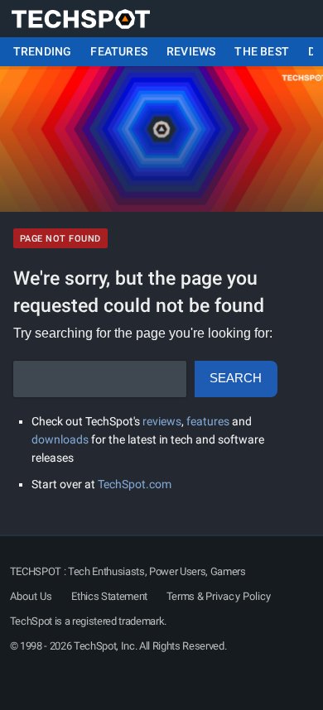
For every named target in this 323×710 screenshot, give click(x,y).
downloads (60, 439)
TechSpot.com (134, 484)
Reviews (190, 52)
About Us (31, 596)
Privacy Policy (238, 596)
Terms (180, 596)
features (207, 421)
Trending (42, 52)
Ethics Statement (109, 596)
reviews (161, 421)
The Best (261, 52)
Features (118, 52)
